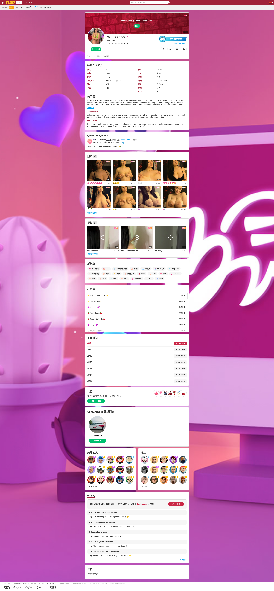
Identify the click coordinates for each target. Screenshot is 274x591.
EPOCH (45, 583)
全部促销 (27, 7)
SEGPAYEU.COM (53, 583)
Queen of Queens (126, 140)
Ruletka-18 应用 (45, 7)
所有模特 (4, 7)
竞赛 (33, 7)
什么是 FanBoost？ (180, 43)
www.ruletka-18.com (21, 583)
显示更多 (90, 108)
